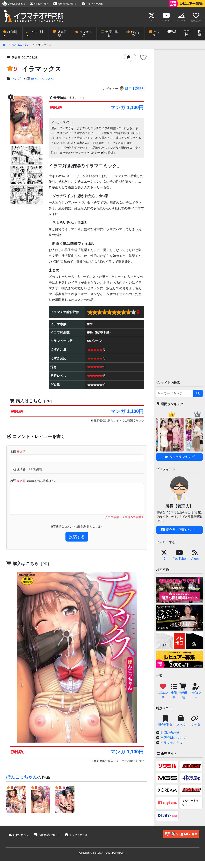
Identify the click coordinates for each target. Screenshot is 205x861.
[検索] (198, 393)
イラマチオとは (94, 3)
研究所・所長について (181, 530)
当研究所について (67, 3)
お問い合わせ (40, 3)
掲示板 (186, 33)
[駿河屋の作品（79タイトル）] (191, 778)
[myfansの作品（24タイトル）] (167, 803)
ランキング (85, 33)
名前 (17, 451)
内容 (33, 480)
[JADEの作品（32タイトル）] (191, 790)
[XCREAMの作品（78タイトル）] (167, 790)
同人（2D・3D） (21, 44)
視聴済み (19, 469)
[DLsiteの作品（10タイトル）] (167, 815)
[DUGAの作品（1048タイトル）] (191, 766)
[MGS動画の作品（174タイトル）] (167, 778)
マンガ (16, 78)
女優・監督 (111, 33)
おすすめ (135, 33)
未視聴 (37, 469)
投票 (199, 33)
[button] (143, 57)
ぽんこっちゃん (42, 78)
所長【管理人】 (135, 88)
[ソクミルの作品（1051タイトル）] (167, 766)
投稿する (77, 537)
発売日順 (61, 33)
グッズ (156, 33)
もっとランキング (181, 457)
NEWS (171, 31)
